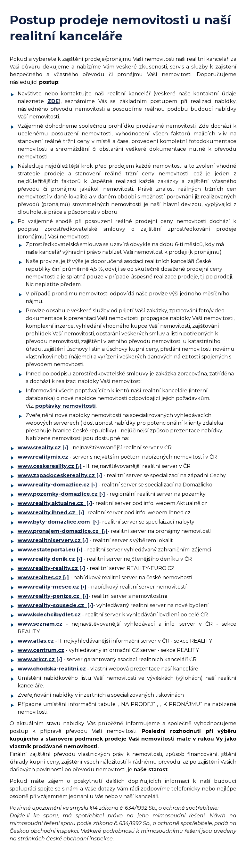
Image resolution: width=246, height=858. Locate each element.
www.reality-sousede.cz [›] (55, 605)
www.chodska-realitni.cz (52, 669)
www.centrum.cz (41, 650)
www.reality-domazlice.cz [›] (57, 485)
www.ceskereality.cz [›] (50, 466)
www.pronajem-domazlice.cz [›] (63, 531)
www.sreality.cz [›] (43, 448)
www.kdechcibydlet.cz (49, 615)
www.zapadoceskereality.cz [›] (60, 475)
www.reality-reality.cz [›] (51, 568)
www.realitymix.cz (43, 457)
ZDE (53, 101)
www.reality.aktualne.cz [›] (55, 503)
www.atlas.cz (36, 641)
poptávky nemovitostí (65, 406)
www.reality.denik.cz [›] (50, 559)
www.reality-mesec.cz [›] (52, 587)
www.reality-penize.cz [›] (53, 596)
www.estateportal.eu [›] (50, 550)
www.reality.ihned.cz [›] (51, 512)
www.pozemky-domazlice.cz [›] (61, 494)
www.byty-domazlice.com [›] (58, 522)
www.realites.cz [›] (43, 577)
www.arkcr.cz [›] (40, 659)
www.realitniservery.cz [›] (53, 540)
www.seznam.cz (40, 624)
